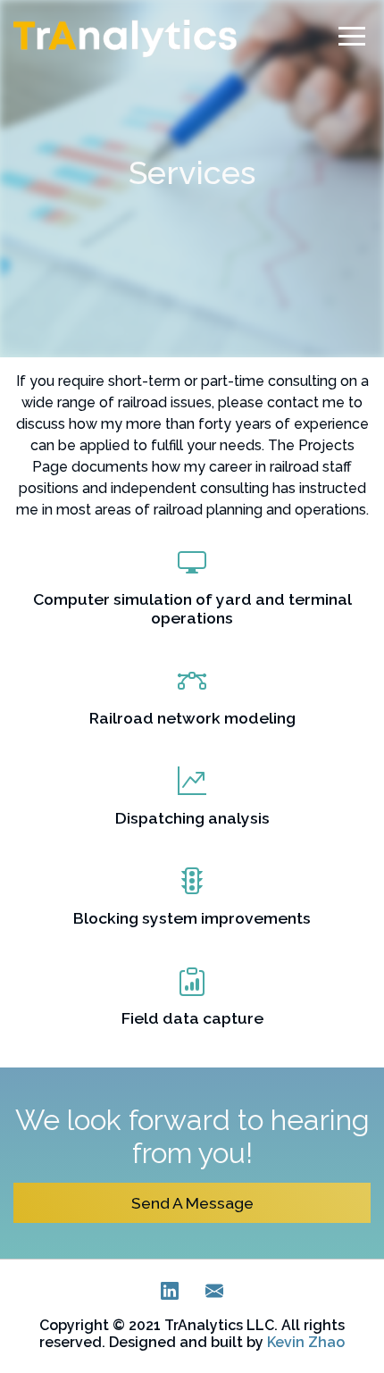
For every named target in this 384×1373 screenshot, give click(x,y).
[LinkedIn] (169, 1294)
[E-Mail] (214, 1294)
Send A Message (192, 1202)
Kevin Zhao (306, 1342)
